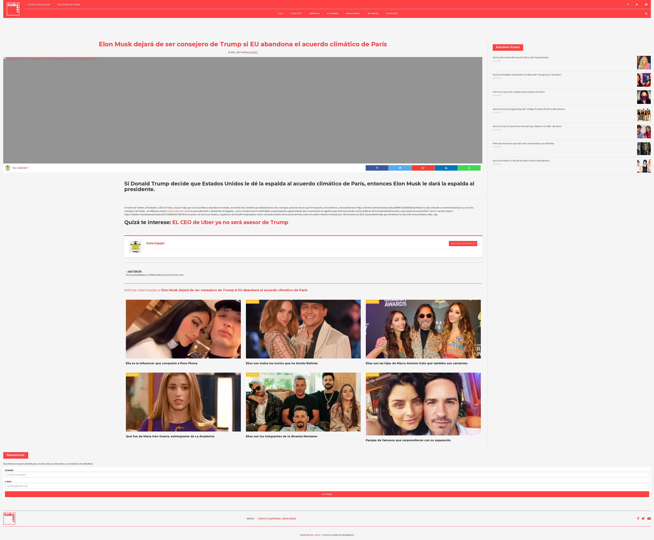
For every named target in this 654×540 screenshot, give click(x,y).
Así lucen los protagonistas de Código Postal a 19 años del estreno (529, 111)
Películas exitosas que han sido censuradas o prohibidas (523, 145)
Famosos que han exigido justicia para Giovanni (519, 93)
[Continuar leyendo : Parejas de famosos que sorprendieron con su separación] (423, 404)
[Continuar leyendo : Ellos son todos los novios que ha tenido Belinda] (303, 329)
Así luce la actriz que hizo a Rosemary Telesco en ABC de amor (527, 128)
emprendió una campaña (180, 211)
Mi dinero (373, 13)
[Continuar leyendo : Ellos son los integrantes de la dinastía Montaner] (303, 402)
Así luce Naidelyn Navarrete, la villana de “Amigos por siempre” (527, 76)
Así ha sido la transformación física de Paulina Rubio (521, 59)
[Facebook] (628, 4)
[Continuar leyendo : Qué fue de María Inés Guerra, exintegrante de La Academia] (183, 402)
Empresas (314, 13)
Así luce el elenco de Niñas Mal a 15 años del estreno (521, 162)
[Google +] (422, 168)
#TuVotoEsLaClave (39, 4)
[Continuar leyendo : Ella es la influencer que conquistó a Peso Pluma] (183, 329)
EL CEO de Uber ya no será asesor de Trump (230, 222)
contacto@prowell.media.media (277, 518)
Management (353, 13)
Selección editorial (69, 4)
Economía (332, 13)
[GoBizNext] (13, 9)
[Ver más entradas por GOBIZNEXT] (135, 247)
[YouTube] (646, 4)
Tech (280, 13)
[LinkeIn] (446, 168)
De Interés (392, 13)
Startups (296, 13)
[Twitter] (636, 4)
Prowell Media (313, 535)
